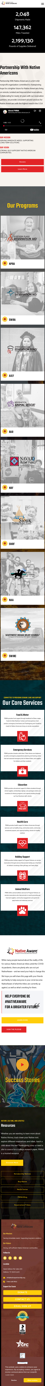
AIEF (11, 376)
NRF (11, 488)
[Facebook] (5, 1258)
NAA (11, 600)
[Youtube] (20, 1258)
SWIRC (12, 656)
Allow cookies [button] (32, 1380)
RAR (11, 432)
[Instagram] (10, 1258)
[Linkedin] (15, 1258)
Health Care (22, 822)
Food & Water (22, 715)
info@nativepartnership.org (16, 1277)
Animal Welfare (22, 889)
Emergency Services (22, 750)
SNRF (12, 544)
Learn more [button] (9, 1375)
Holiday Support (22, 857)
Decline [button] (14, 1380)
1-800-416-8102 (11, 1281)
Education (22, 785)
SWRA (12, 320)
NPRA (12, 264)
